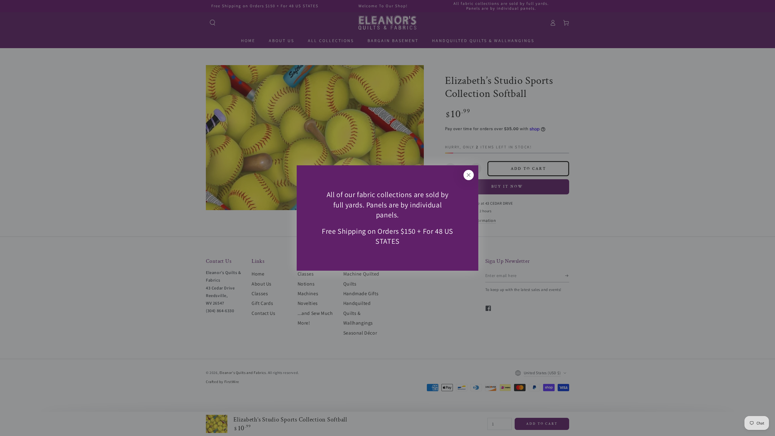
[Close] (468, 175)
